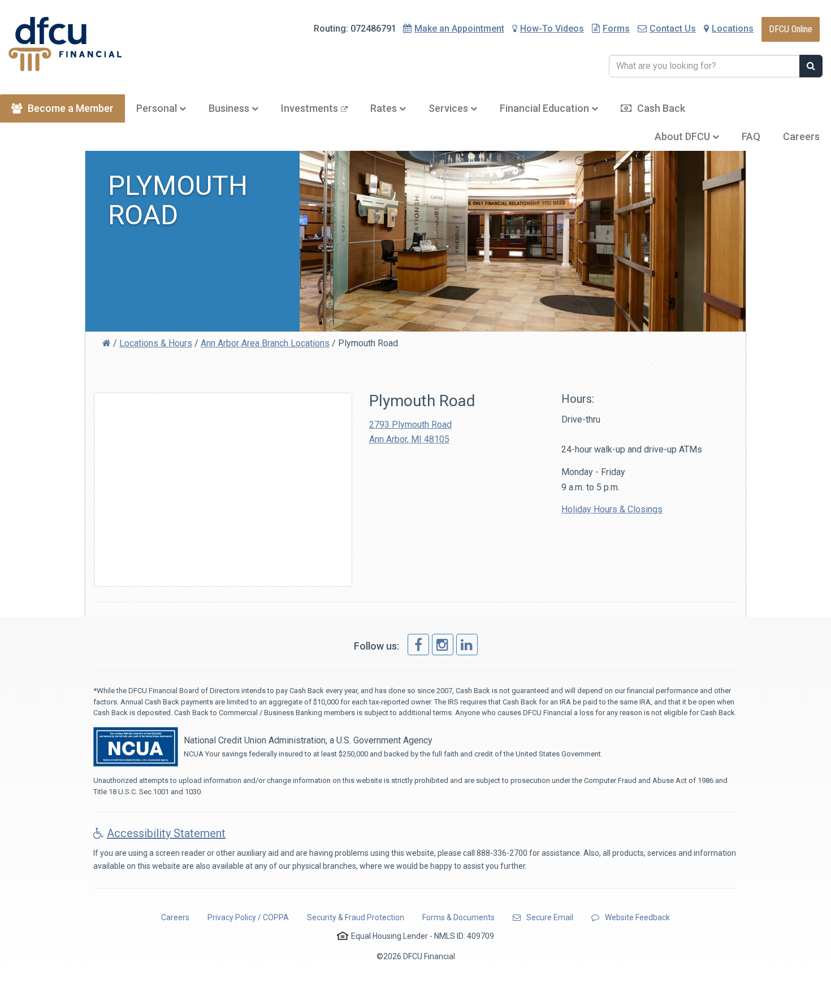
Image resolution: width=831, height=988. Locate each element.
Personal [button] (157, 108)
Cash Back (661, 108)
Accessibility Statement (166, 833)
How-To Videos (552, 28)
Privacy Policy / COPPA (248, 917)
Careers (801, 136)
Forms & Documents (458, 917)
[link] (418, 644)
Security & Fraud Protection (355, 917)
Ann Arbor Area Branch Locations (265, 343)
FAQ (751, 136)
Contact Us (673, 28)
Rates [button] (384, 108)
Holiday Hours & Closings (612, 509)
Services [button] (449, 108)
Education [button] (545, 108)
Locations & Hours (155, 343)
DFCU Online (790, 29)
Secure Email (549, 917)
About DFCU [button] (683, 136)
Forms (616, 28)
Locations (733, 28)
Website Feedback (637, 917)
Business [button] (230, 108)
